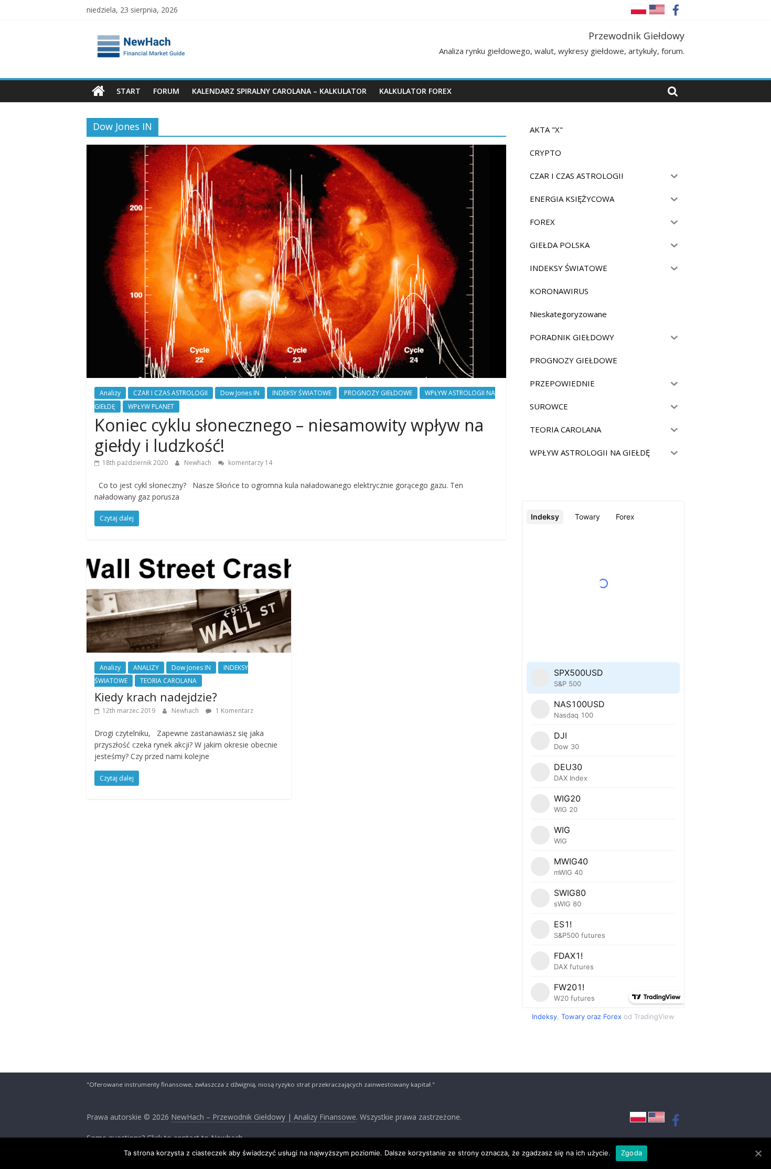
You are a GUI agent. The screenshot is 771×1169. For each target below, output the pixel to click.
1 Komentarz (233, 710)
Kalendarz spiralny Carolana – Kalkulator (279, 91)
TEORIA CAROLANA (168, 680)
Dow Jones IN (240, 392)
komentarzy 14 (249, 462)
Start (128, 91)
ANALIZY (146, 667)
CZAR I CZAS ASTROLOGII (170, 392)
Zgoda (631, 1153)
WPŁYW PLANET (151, 406)
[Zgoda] (758, 1153)
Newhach (198, 462)
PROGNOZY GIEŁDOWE (378, 392)
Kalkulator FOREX (415, 91)
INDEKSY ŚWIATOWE (301, 392)
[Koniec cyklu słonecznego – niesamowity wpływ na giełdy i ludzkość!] (296, 151)
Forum (166, 91)
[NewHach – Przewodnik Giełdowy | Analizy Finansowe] (98, 91)
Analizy (110, 392)
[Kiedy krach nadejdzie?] (189, 561)
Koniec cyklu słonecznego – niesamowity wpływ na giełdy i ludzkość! (289, 435)
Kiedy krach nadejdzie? (155, 697)
